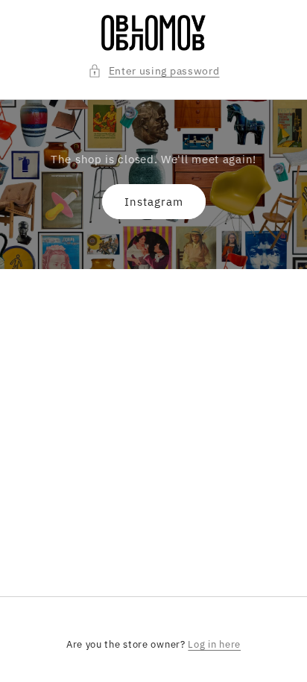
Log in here (214, 644)
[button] (154, 71)
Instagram (153, 202)
